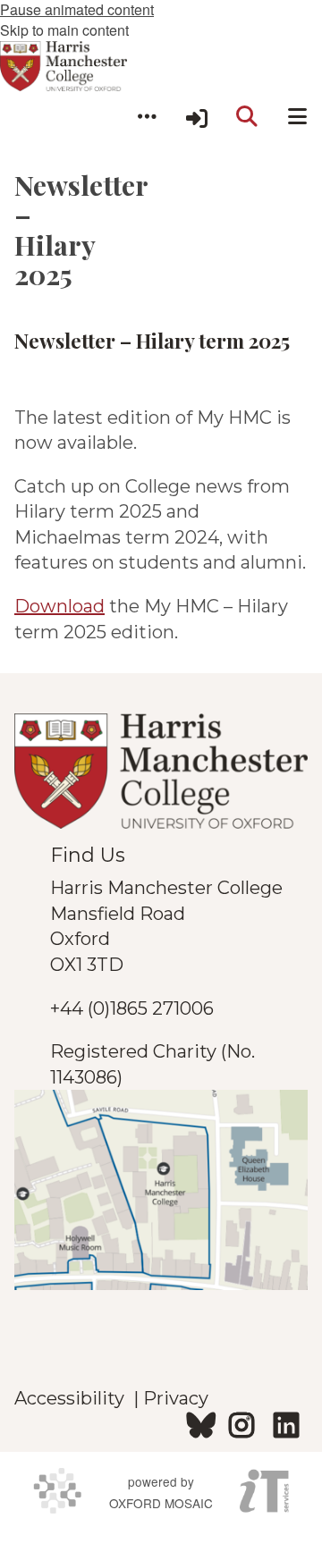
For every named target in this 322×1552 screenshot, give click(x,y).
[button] (147, 116)
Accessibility (73, 1398)
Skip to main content (64, 30)
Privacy (175, 1398)
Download (59, 606)
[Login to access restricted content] (197, 116)
